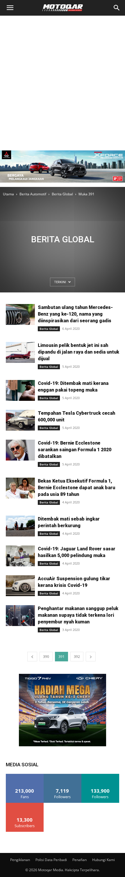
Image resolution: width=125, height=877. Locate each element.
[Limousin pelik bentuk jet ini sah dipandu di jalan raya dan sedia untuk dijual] (20, 352)
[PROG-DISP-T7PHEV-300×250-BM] (62, 744)
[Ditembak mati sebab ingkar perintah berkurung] (20, 526)
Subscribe (24, 805)
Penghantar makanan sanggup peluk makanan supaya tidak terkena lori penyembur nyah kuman (78, 615)
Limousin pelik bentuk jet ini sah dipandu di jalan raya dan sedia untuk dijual (78, 352)
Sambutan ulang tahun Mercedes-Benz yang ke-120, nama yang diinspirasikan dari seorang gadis (75, 314)
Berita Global (62, 194)
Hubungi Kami (103, 859)
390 (46, 656)
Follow (62, 776)
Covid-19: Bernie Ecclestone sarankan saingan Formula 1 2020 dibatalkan (74, 449)
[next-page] (91, 656)
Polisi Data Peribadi (51, 859)
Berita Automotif (32, 194)
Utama (8, 194)
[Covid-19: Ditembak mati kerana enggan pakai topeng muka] (20, 390)
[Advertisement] (62, 81)
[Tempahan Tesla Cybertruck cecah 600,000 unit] (20, 420)
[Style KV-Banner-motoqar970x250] (62, 184)
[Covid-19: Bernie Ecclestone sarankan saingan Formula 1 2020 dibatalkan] (20, 450)
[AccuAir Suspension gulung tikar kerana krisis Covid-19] (20, 585)
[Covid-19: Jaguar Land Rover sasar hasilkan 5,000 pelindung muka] (20, 556)
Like (25, 776)
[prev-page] (32, 656)
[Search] (117, 8)
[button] (10, 8)
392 (77, 656)
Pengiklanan (20, 859)
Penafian (79, 859)
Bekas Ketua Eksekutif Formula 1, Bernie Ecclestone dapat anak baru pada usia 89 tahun (76, 487)
